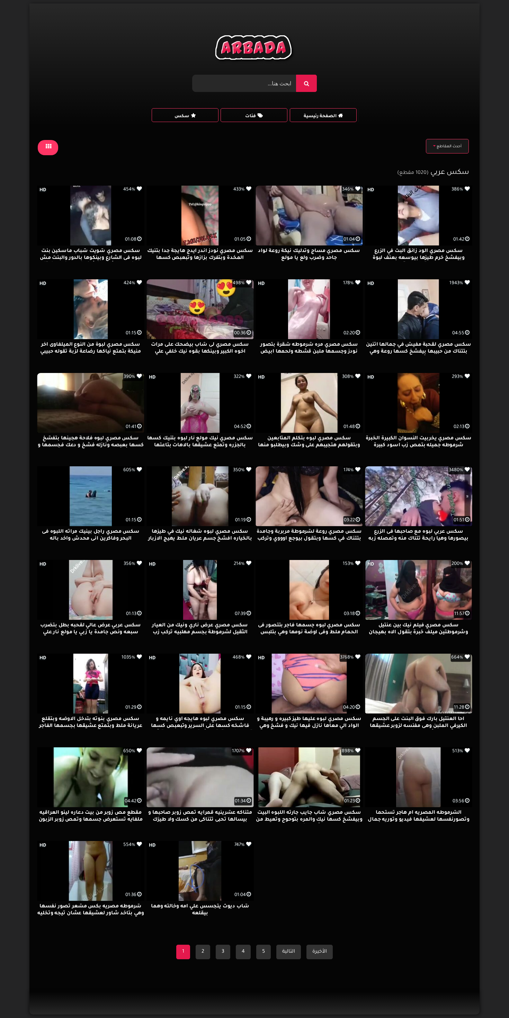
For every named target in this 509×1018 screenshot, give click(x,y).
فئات (250, 116)
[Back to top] (487, 997)
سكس (182, 116)
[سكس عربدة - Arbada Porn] (254, 49)
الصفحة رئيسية (320, 116)
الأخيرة (319, 952)
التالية (288, 952)
